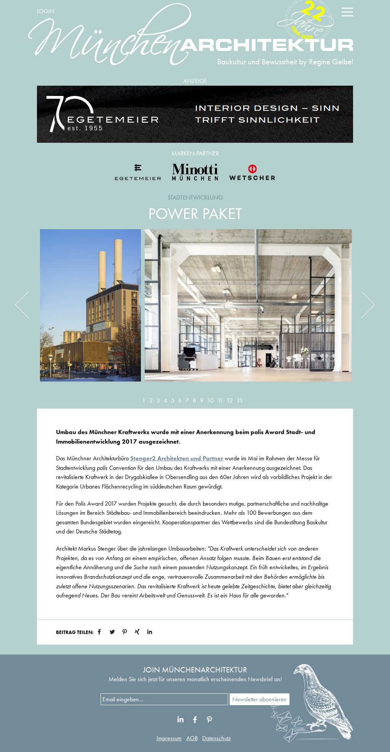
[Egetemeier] (195, 114)
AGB (192, 738)
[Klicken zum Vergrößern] (90, 311)
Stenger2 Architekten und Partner (176, 458)
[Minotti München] (195, 172)
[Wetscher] (252, 172)
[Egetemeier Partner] (138, 172)
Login (45, 11)
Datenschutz (216, 738)
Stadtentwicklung (195, 197)
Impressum (169, 738)
